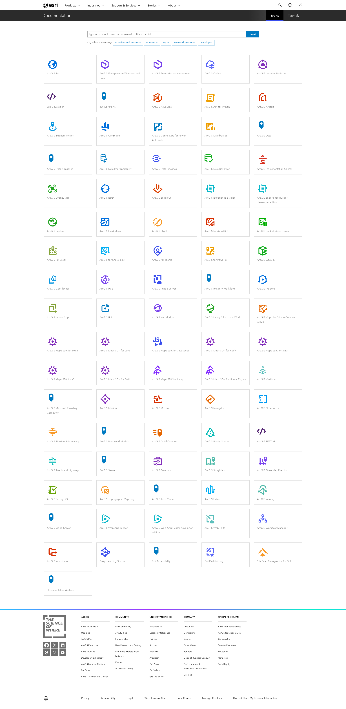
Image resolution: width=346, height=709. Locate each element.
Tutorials (293, 15)
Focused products (184, 42)
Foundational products (128, 42)
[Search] (280, 5)
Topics (275, 15)
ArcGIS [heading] (85, 617)
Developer (206, 42)
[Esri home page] (50, 5)
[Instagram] (54, 652)
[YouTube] (62, 652)
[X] (54, 645)
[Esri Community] (46, 652)
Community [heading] (122, 617)
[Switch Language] (290, 5)
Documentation (56, 15)
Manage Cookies (212, 698)
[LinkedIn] (62, 645)
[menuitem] (95, 626)
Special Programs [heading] (228, 617)
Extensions (152, 42)
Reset (252, 34)
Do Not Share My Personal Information (255, 698)
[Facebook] (46, 645)
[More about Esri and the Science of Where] (54, 627)
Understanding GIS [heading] (161, 617)
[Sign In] (300, 5)
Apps (166, 42)
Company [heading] (189, 617)
